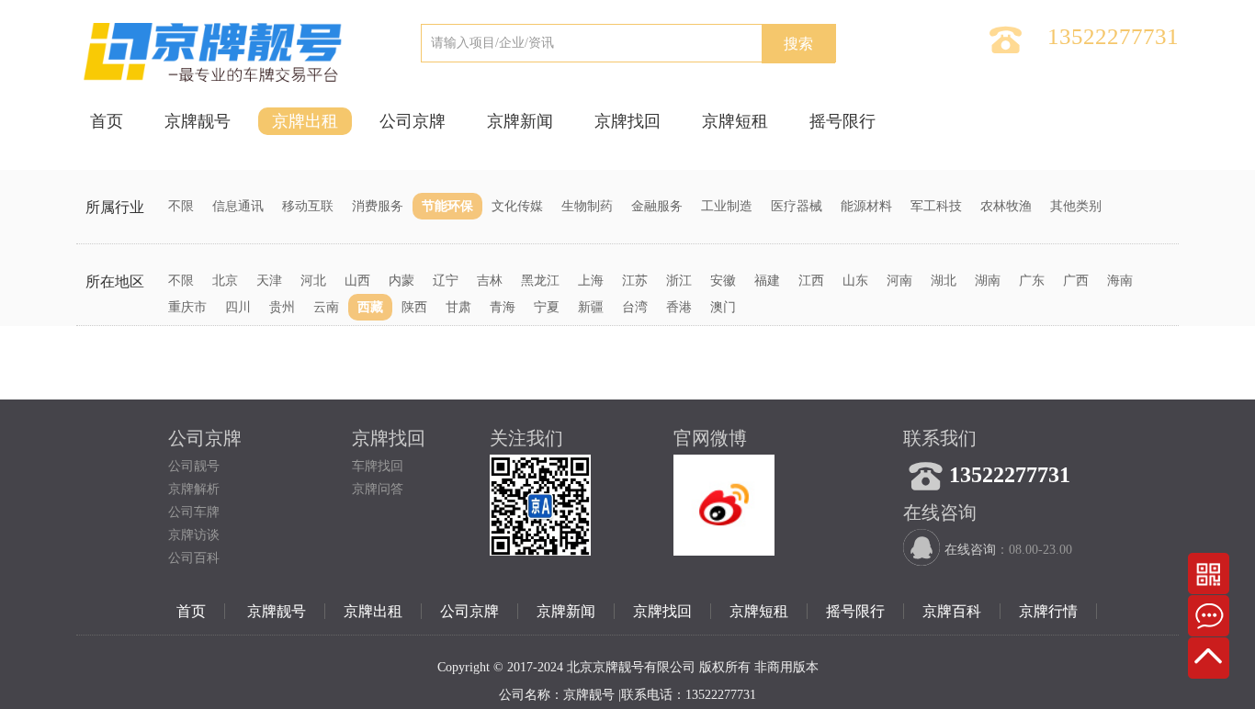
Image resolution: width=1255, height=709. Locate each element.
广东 (1032, 280)
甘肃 (458, 307)
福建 (767, 280)
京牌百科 (951, 611)
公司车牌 (194, 512)
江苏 (635, 280)
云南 (326, 307)
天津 (269, 280)
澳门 (723, 307)
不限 (181, 206)
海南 (1120, 280)
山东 (855, 280)
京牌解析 (194, 489)
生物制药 (587, 206)
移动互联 (308, 206)
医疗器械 (796, 206)
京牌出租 (305, 121)
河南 (899, 280)
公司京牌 (412, 121)
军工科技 (936, 206)
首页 (106, 121)
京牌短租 (735, 121)
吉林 (490, 280)
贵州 (282, 307)
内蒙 (401, 280)
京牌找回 (627, 121)
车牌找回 (377, 466)
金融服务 (657, 206)
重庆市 (187, 307)
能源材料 (866, 206)
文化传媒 (517, 206)
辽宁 (445, 280)
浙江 (679, 280)
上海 (591, 280)
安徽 (723, 280)
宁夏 (547, 307)
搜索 (798, 43)
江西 (811, 280)
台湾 (635, 307)
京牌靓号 (197, 121)
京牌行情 (1048, 611)
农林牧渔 (1006, 206)
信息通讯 (238, 206)
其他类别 (1076, 206)
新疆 (591, 307)
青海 (502, 307)
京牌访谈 (194, 535)
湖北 (943, 280)
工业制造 (726, 206)
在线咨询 (970, 550)
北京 (225, 280)
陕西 (414, 307)
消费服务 (377, 206)
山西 (357, 280)
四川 (238, 307)
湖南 (988, 280)
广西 (1076, 280)
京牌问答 (377, 489)
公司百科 (194, 558)
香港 (679, 307)
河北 (313, 280)
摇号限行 (842, 121)
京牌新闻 (520, 121)
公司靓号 (194, 466)
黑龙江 (540, 280)
